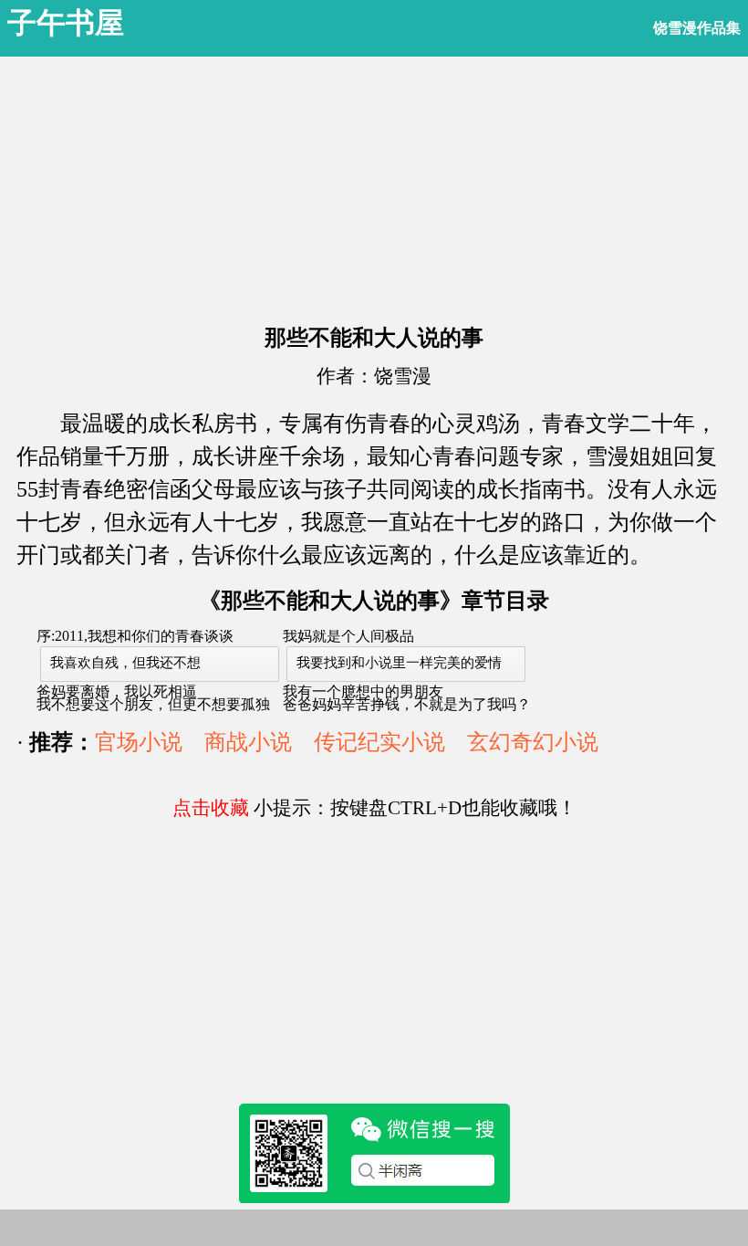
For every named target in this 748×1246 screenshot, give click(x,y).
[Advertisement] (374, 184)
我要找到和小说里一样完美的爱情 (399, 662)
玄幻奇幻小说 (532, 742)
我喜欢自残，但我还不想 (125, 662)
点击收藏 (210, 808)
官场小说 (138, 742)
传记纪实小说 (379, 742)
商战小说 (248, 742)
